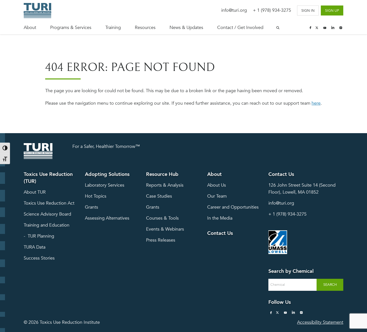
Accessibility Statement (320, 322)
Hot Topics (95, 196)
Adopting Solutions (107, 174)
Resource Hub (162, 174)
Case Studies (159, 196)
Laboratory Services (104, 185)
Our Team (217, 196)
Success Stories (39, 258)
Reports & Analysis (165, 185)
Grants (91, 207)
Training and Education (46, 225)
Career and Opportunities (233, 207)
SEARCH (330, 284)
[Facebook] (310, 27)
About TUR (35, 192)
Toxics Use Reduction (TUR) (48, 178)
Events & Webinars (165, 229)
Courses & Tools (162, 218)
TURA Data (34, 247)
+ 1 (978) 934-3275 (272, 10)
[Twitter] (316, 27)
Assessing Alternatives (107, 218)
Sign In (308, 10)
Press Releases (160, 240)
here (316, 103)
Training (113, 27)
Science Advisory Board (47, 214)
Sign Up (332, 10)
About (30, 27)
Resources (145, 27)
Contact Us (220, 233)
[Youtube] (324, 27)
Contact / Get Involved (240, 27)
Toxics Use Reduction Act (49, 203)
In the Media (219, 218)
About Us (216, 185)
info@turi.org (234, 10)
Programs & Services (70, 27)
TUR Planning (41, 236)
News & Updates (186, 27)
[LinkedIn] (332, 27)
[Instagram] (340, 27)
